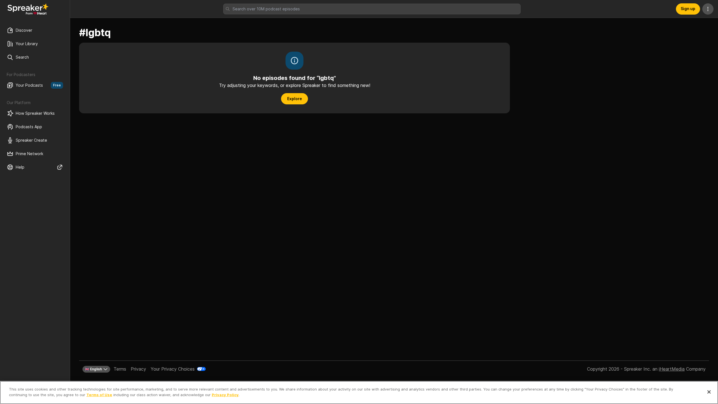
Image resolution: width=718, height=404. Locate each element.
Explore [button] (294, 98)
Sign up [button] (688, 8)
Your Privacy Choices (173, 369)
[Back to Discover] (28, 9)
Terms (120, 369)
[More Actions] (708, 9)
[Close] (709, 392)
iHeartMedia (672, 369)
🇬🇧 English (93, 369)
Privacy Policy (225, 394)
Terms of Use (99, 394)
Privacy (138, 369)
